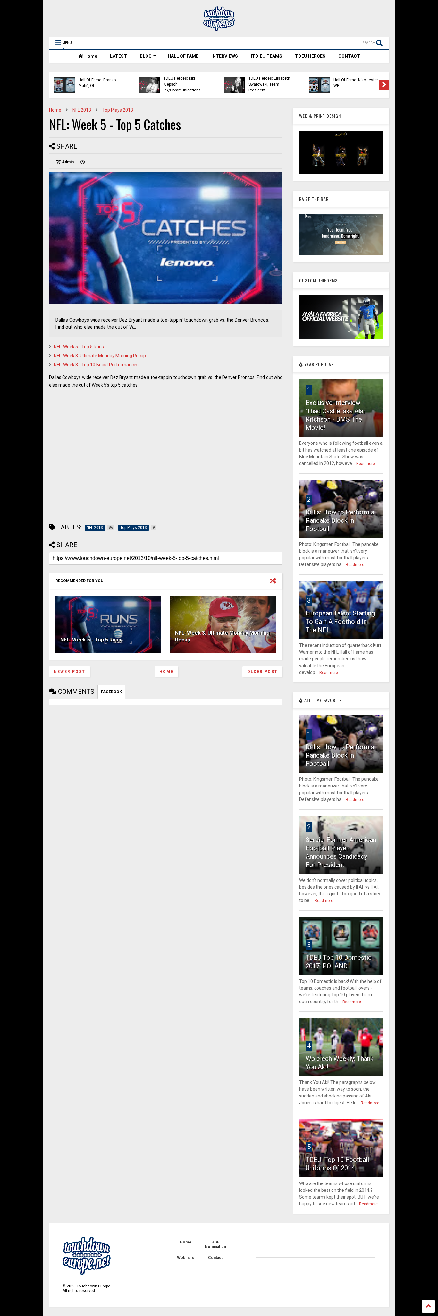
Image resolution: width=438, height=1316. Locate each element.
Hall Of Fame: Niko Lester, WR (356, 83)
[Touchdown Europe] (219, 28)
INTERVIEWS (224, 56)
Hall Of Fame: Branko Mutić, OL (97, 83)
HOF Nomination (215, 1244)
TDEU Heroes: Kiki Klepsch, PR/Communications (182, 84)
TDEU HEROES (310, 56)
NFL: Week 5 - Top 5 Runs (79, 346)
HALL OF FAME (183, 56)
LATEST (118, 56)
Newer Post (69, 671)
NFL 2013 (81, 110)
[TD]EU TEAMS (266, 56)
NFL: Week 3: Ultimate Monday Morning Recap (100, 355)
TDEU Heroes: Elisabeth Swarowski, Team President (269, 84)
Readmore (365, 463)
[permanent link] (82, 162)
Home (90, 56)
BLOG (146, 56)
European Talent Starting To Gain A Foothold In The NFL (340, 621)
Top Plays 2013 (117, 110)
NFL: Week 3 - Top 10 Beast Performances (96, 364)
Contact (215, 1257)
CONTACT (349, 56)
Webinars (185, 1257)
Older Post (262, 671)
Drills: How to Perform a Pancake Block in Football (340, 520)
